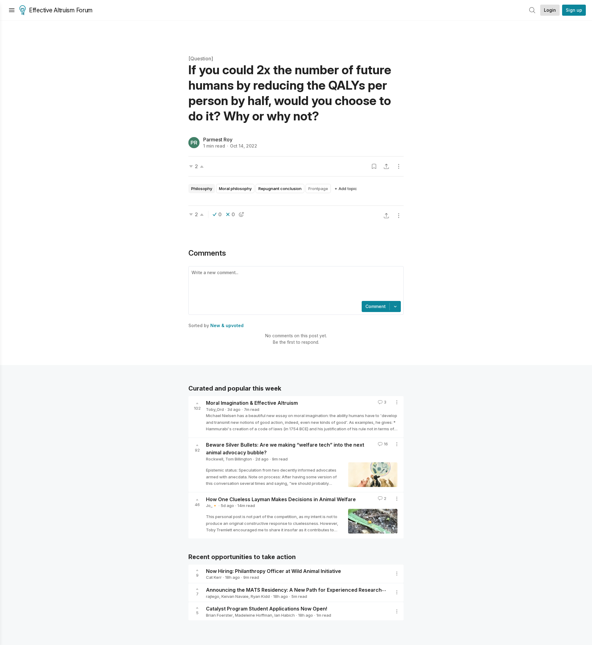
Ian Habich (284, 615)
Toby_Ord (215, 409)
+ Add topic (346, 188)
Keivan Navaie (235, 596)
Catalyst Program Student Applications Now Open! (266, 609)
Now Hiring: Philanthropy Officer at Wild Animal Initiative (273, 571)
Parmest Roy (217, 139)
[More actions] (399, 166)
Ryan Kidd (260, 596)
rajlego (212, 596)
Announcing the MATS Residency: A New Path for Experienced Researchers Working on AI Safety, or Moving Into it (344, 590)
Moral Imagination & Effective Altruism (252, 403)
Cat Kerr (214, 577)
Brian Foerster (219, 615)
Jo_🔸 (211, 505)
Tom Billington (238, 458)
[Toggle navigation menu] (11, 10)
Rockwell (214, 458)
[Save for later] (374, 166)
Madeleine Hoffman (253, 615)
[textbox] (295, 284)
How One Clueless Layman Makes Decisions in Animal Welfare (281, 499)
